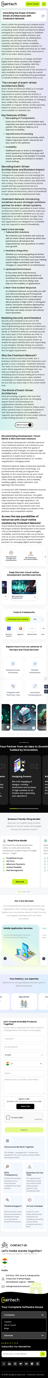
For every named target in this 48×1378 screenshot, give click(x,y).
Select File (25, 1106)
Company (9, 1314)
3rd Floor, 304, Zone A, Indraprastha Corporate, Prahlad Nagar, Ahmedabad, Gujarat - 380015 (23, 1278)
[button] (45, 678)
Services (8, 1335)
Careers (7, 1322)
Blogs (6, 1328)
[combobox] (24, 1055)
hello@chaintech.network (18, 1286)
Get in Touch (33, 4)
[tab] (5, 1262)
